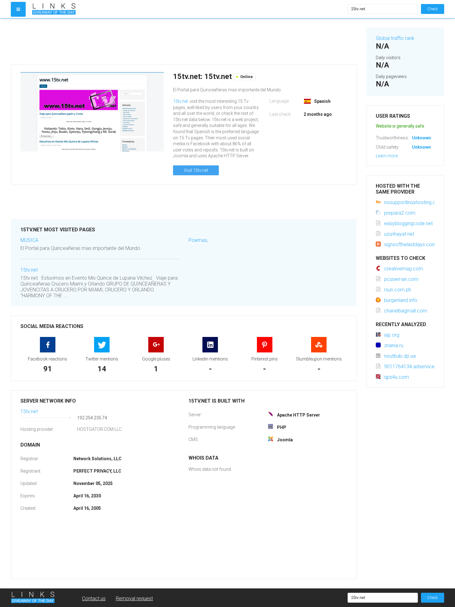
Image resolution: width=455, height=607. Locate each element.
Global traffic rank (395, 38)
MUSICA (29, 240)
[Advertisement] (184, 41)
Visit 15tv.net (196, 170)
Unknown (421, 137)
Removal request (134, 598)
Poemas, (198, 240)
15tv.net (180, 101)
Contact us (94, 598)
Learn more (387, 155)
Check (432, 9)
